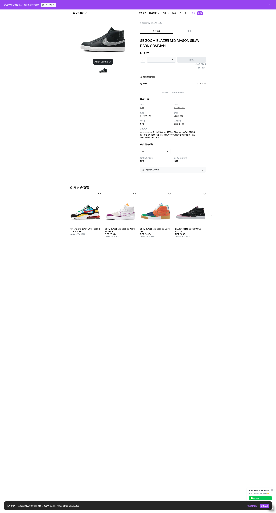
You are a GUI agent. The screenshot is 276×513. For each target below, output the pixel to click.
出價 (189, 31)
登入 (193, 13)
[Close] (110, 62)
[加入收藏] (143, 60)
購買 (191, 60)
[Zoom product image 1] (103, 41)
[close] (269, 5)
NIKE (153, 23)
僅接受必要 (252, 506)
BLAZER (159, 23)
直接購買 (157, 31)
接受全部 (264, 506)
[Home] (80, 13)
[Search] (181, 13)
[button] (185, 13)
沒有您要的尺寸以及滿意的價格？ (173, 92)
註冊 (200, 13)
